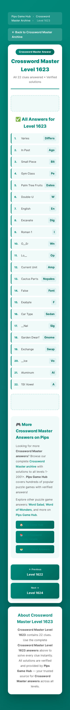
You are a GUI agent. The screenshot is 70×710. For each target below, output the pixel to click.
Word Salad (36, 504)
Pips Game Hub (21, 16)
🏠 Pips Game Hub (31, 524)
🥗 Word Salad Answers (35, 549)
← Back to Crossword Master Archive (32, 34)
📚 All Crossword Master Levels (31, 537)
